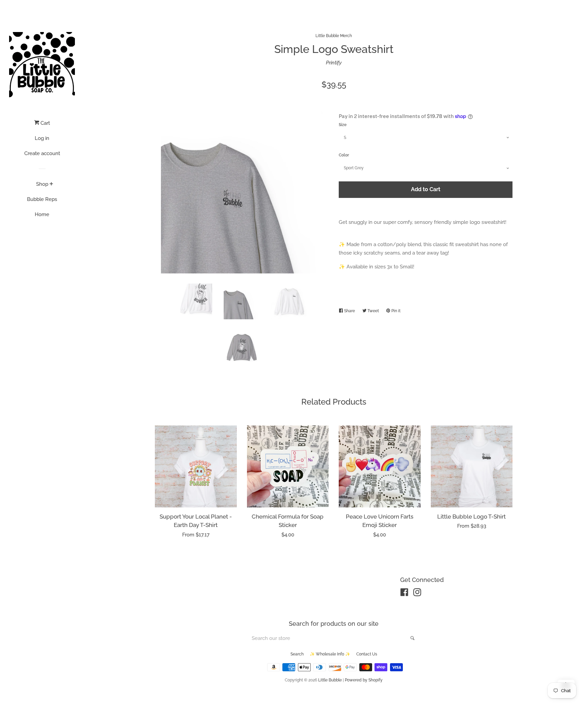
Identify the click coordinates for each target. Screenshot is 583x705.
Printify (334, 63)
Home (42, 214)
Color (344, 155)
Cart (44, 123)
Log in (42, 138)
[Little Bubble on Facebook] (404, 594)
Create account (42, 153)
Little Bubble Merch (333, 35)
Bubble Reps (42, 199)
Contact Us (366, 654)
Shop (42, 184)
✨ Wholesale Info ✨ (330, 654)
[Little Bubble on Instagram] (417, 594)
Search (297, 654)
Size (342, 124)
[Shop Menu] (51, 184)
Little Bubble (330, 680)
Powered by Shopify (364, 680)
